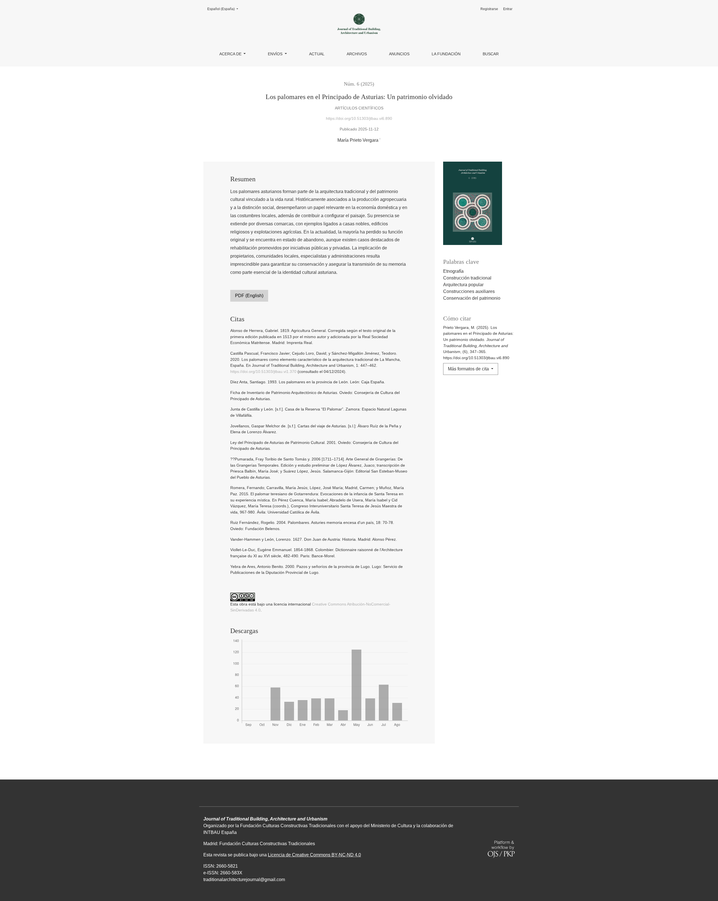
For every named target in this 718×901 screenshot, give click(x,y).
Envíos (276, 54)
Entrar (507, 9)
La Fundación (446, 54)
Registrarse (489, 9)
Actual (317, 54)
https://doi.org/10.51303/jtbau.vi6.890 (359, 118)
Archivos (357, 54)
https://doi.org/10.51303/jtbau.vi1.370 (263, 371)
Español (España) (224, 9)
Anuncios (399, 54)
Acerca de (231, 54)
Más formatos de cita (469, 368)
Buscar (491, 54)
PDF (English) (249, 295)
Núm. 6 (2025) (359, 84)
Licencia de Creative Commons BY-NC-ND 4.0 (314, 854)
